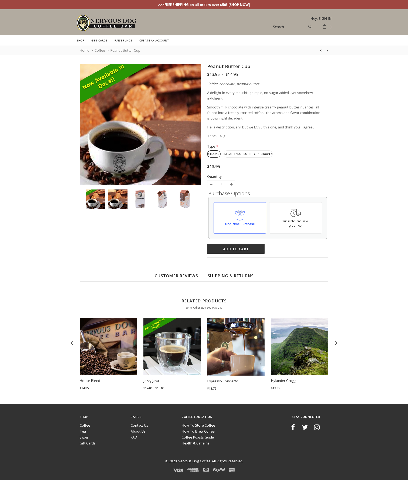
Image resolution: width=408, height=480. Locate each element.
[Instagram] (316, 427)
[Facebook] (293, 427)
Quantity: (214, 176)
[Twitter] (304, 427)
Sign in (325, 18)
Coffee (100, 50)
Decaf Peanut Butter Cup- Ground (248, 154)
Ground (214, 154)
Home (84, 50)
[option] (140, 125)
